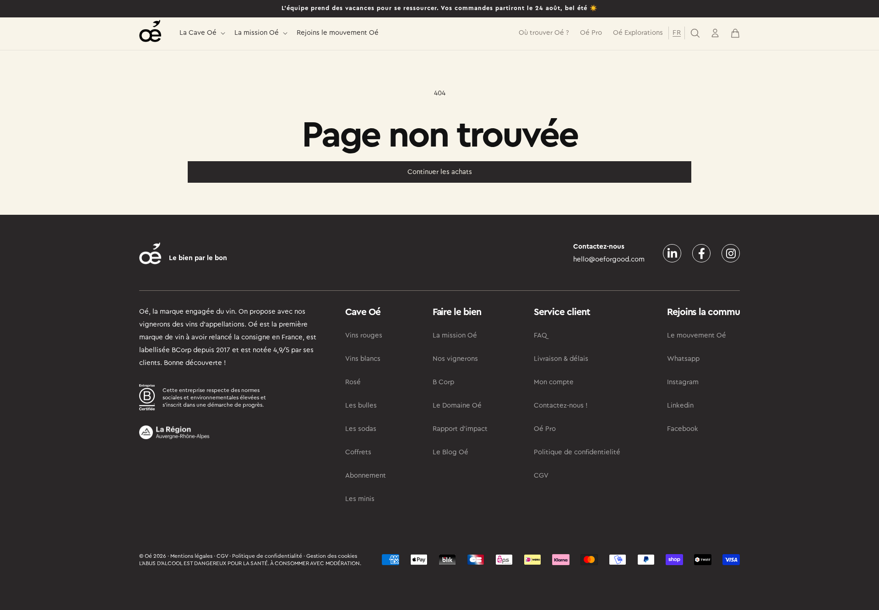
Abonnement (365, 475)
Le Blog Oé (450, 452)
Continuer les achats (439, 172)
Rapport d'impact (460, 428)
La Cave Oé (198, 32)
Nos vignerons (455, 358)
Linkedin (680, 405)
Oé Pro (545, 428)
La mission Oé (256, 32)
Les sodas (360, 428)
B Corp (443, 382)
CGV (541, 475)
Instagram (683, 382)
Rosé (353, 382)
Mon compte (554, 382)
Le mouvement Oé (696, 335)
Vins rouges (363, 335)
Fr (677, 32)
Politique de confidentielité (577, 452)
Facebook (682, 428)
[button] (201, 33)
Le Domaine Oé (457, 405)
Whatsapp (683, 358)
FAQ (540, 335)
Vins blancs (362, 358)
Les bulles (361, 405)
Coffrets (358, 452)
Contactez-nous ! (561, 405)
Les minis (359, 499)
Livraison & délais (561, 358)
